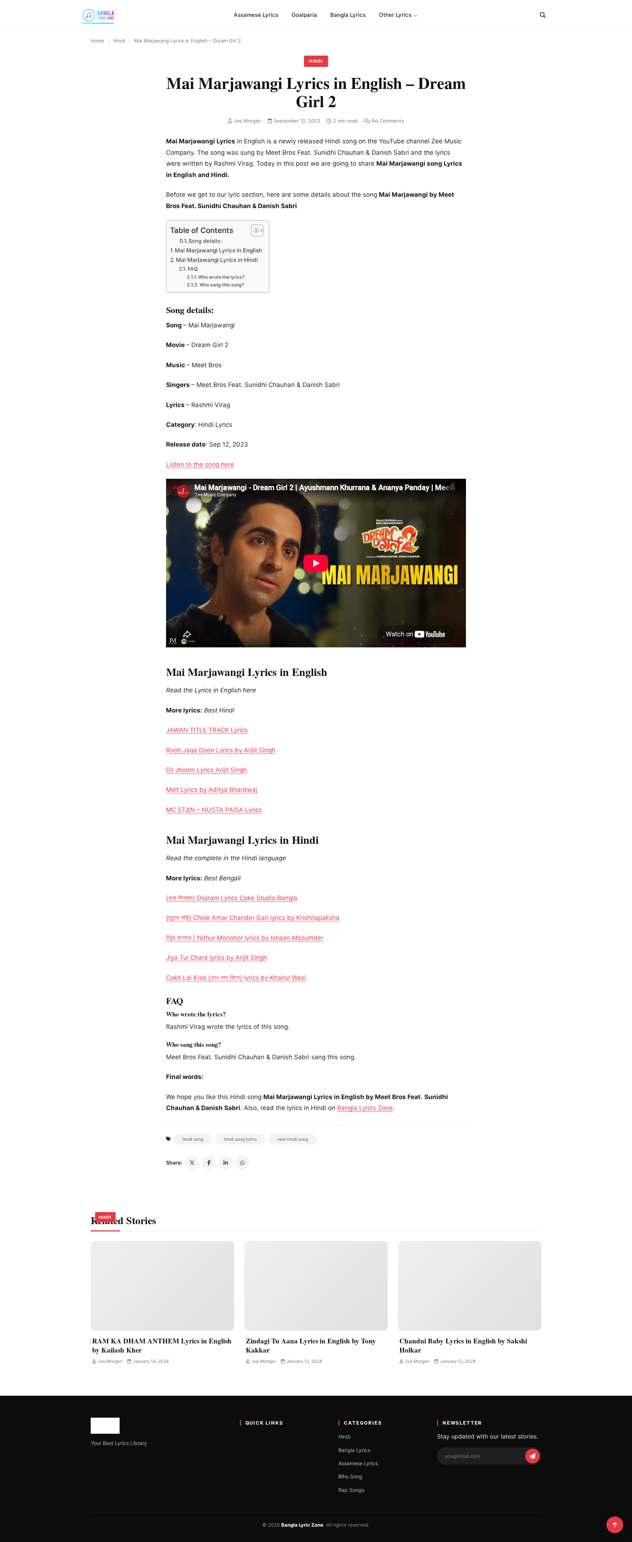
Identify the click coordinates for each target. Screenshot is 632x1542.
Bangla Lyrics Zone (365, 1108)
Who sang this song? (222, 284)
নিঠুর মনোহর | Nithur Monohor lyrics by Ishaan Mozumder (244, 937)
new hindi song (292, 1139)
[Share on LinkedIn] (226, 1163)
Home (97, 41)
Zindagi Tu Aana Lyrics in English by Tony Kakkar (311, 1345)
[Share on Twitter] (192, 1163)
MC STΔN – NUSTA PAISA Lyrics (214, 809)
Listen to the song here (200, 464)
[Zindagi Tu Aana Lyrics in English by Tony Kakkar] (316, 1286)
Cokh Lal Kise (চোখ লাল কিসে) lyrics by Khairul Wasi (236, 977)
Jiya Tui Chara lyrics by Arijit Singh (216, 957)
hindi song (193, 1139)
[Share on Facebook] (209, 1163)
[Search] (542, 15)
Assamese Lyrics (256, 14)
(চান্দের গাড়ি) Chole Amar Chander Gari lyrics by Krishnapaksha (252, 917)
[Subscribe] (532, 1456)
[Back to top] (614, 1524)
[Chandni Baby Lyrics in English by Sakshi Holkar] (469, 1286)
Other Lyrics (395, 14)
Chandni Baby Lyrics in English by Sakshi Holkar (463, 1345)
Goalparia (304, 14)
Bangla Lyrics (348, 14)
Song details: (205, 241)
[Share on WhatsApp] (242, 1163)
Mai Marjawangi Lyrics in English (218, 250)
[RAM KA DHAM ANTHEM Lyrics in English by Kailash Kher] (162, 1286)
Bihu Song (350, 1476)
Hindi (119, 41)
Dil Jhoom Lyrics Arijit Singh (206, 770)
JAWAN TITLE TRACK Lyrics (207, 730)
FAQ (193, 269)
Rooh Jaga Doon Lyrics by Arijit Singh (220, 750)
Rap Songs (351, 1490)
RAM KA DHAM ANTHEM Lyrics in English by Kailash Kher (162, 1345)
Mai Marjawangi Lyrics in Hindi (217, 259)
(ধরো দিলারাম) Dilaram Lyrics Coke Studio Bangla (231, 898)
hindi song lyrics (240, 1139)
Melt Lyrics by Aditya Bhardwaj (211, 789)
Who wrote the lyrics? (221, 277)
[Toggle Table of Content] (253, 230)
